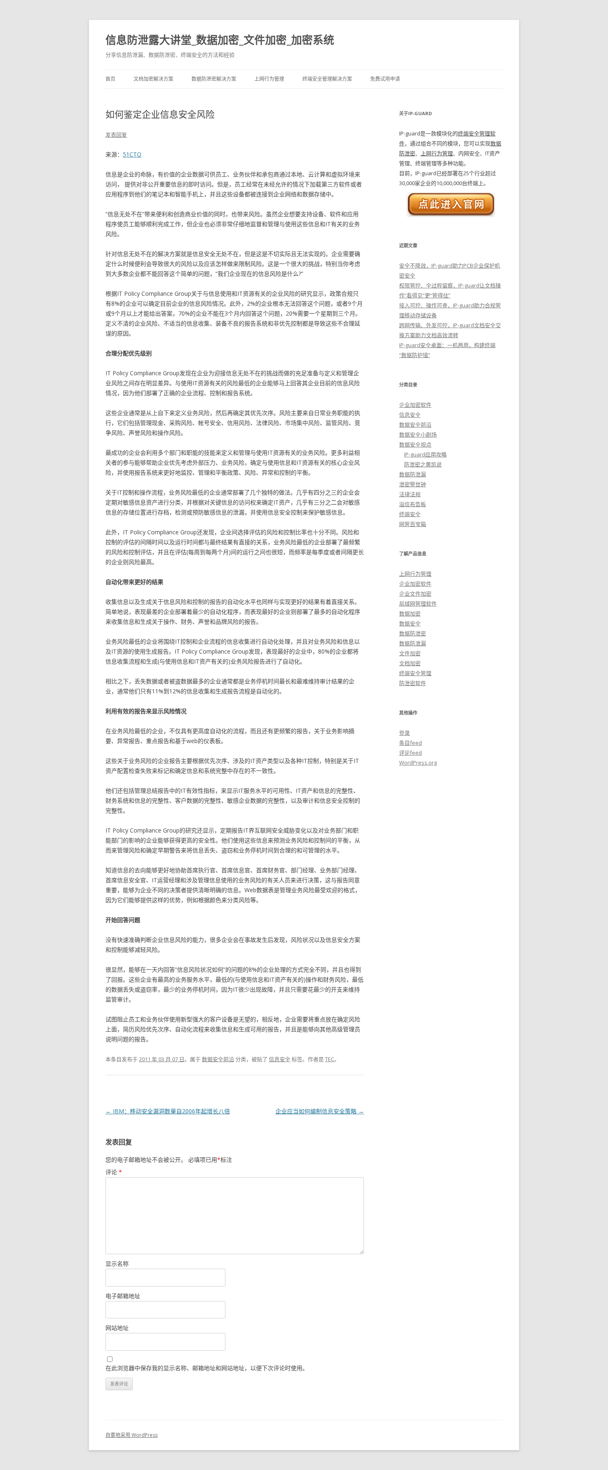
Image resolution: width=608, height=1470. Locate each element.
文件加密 (410, 653)
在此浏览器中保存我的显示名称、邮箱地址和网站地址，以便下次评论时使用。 (206, 1368)
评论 (113, 1172)
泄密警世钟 (412, 484)
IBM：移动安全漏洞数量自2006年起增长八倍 (167, 1111)
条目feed (410, 742)
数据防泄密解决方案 (213, 78)
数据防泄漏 (412, 474)
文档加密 (410, 663)
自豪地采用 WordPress (131, 1435)
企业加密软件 (415, 404)
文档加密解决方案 (153, 78)
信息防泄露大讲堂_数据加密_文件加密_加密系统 (219, 39)
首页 (110, 78)
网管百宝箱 (412, 524)
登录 (404, 732)
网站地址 (117, 1328)
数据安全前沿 (218, 1059)
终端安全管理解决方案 (327, 78)
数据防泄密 (412, 633)
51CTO (132, 154)
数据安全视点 (415, 444)
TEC (329, 1059)
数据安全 (410, 623)
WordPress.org (418, 762)
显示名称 (117, 1263)
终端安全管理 (415, 673)
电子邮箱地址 (122, 1296)
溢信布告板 (412, 504)
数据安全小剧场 (418, 434)
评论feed (410, 752)
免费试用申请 (385, 78)
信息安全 (279, 1059)
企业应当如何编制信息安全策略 (319, 1111)
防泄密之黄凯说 (423, 464)
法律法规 (410, 494)
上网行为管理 (269, 78)
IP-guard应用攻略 (425, 454)
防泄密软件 (412, 683)
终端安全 (410, 514)
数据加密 (410, 613)
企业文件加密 (415, 593)
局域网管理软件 (418, 603)
